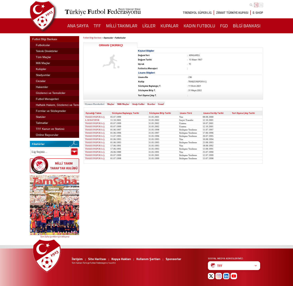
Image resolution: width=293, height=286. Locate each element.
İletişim (77, 258)
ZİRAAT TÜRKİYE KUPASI (232, 12)
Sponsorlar (173, 258)
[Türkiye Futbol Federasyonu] (49, 15)
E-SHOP (258, 12)
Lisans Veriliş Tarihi (213, 113)
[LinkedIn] (226, 276)
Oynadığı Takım (93, 113)
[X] (211, 276)
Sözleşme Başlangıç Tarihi (125, 113)
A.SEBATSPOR (92, 120)
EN (261, 5)
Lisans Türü (186, 113)
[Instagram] (218, 276)
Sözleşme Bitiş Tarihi (160, 113)
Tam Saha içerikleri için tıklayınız (54, 236)
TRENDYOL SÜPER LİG (197, 12)
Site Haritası (97, 258)
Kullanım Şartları (148, 258)
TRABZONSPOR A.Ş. (95, 117)
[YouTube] (234, 276)
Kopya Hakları (121, 258)
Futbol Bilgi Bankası (92, 37)
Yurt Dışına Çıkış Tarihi (243, 113)
